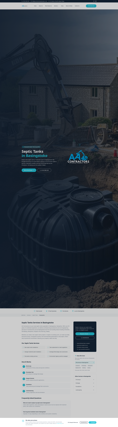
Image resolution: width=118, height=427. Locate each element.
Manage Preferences (73, 422)
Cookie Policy (59, 423)
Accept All (93, 422)
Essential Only (84, 422)
